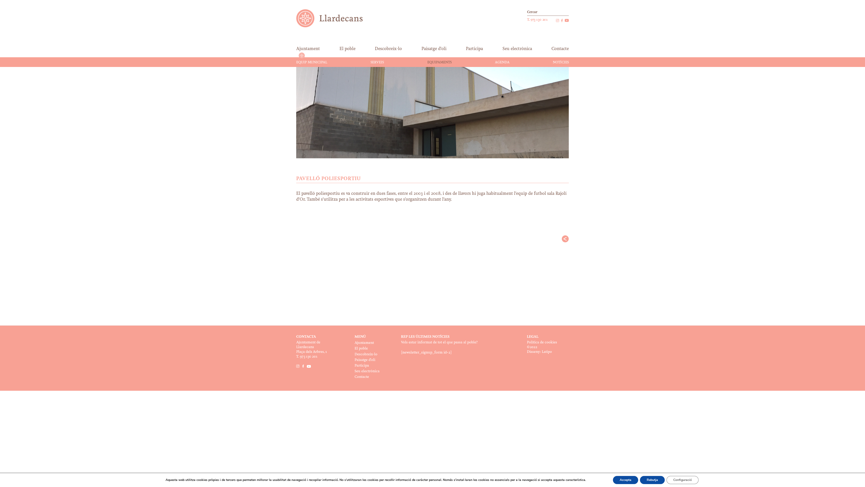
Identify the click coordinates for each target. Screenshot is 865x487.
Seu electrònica (367, 371)
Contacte (362, 377)
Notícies (561, 62)
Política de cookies (542, 342)
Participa (362, 365)
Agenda (502, 62)
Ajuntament (364, 343)
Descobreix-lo (366, 354)
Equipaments (439, 62)
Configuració (682, 480)
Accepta (625, 480)
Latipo (547, 352)
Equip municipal (311, 62)
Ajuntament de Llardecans (333, 18)
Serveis (377, 62)
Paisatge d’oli (365, 360)
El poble (361, 348)
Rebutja (652, 480)
